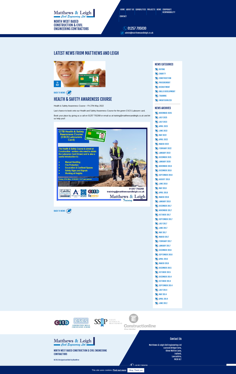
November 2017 (165, 210)
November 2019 (165, 166)
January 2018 (165, 201)
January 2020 (165, 161)
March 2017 (164, 237)
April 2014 (163, 299)
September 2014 (166, 285)
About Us (130, 9)
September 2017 (165, 219)
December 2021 (165, 157)
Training (162, 95)
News (159, 9)
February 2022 (165, 148)
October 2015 (165, 272)
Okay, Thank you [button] (136, 370)
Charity (162, 73)
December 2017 (165, 206)
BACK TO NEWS (59, 92)
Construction (165, 78)
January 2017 (165, 245)
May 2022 (162, 135)
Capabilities (140, 9)
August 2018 (164, 179)
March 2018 (164, 197)
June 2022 (163, 130)
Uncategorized (165, 100)
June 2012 (163, 303)
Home (122, 9)
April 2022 (163, 139)
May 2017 (163, 232)
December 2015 (165, 268)
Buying (162, 69)
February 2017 (165, 241)
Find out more (119, 370)
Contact (123, 16)
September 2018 (165, 175)
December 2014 (165, 276)
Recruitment (164, 87)
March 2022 (164, 144)
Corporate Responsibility (169, 11)
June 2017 (163, 228)
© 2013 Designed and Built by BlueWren (66, 360)
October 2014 (165, 281)
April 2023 (163, 126)
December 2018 (165, 170)
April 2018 (163, 192)
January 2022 (164, 153)
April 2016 (163, 259)
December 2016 (165, 250)
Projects (151, 9)
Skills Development (167, 91)
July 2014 (163, 290)
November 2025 (165, 113)
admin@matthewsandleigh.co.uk (139, 33)
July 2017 (163, 223)
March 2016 (164, 263)
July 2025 (163, 117)
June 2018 (163, 183)
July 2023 (163, 122)
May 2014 (163, 294)
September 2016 (165, 254)
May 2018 (163, 188)
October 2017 (165, 214)
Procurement (164, 82)
